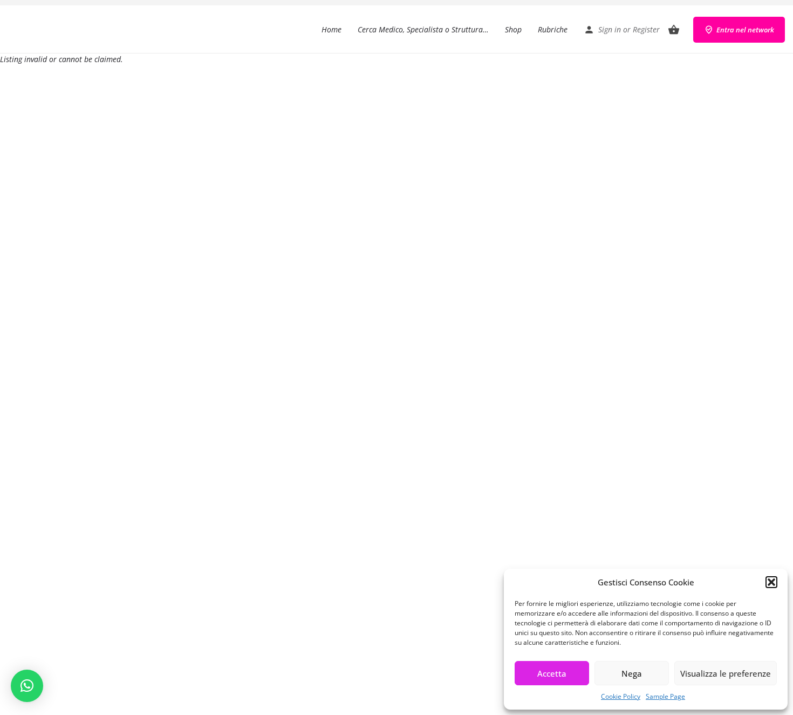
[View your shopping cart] (674, 30)
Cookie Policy (620, 696)
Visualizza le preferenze (725, 673)
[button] (771, 582)
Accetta (551, 673)
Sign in (609, 29)
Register (646, 29)
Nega (631, 673)
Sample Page (665, 696)
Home (331, 29)
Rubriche (553, 29)
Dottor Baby (51, 29)
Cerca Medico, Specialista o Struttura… (423, 29)
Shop (513, 29)
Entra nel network (745, 30)
